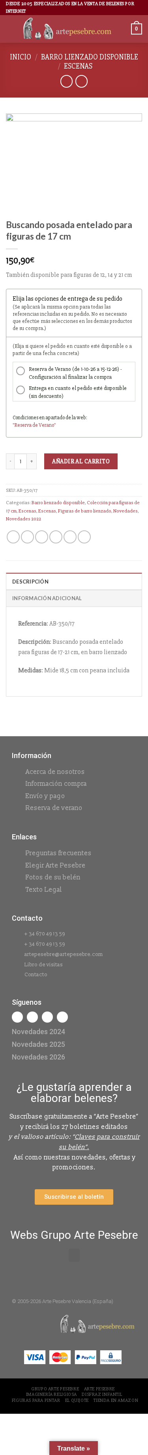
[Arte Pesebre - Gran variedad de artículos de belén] (67, 29)
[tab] (74, 581)
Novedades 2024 (38, 1031)
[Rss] (47, 1017)
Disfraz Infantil (102, 1394)
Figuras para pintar (36, 1400)
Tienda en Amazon (116, 1400)
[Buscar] (122, 29)
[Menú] (10, 29)
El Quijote (77, 1400)
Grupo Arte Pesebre (55, 1389)
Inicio (20, 57)
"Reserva (22, 425)
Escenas (78, 66)
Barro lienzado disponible (89, 57)
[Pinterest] (62, 1017)
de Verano (43, 425)
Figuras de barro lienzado (84, 511)
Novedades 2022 (23, 519)
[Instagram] (32, 1017)
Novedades (125, 511)
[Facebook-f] (17, 1017)
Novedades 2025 (38, 1044)
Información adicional (47, 598)
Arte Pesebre (99, 1389)
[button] (74, 1255)
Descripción (30, 581)
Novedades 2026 (38, 1057)
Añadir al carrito (81, 461)
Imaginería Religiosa (51, 1394)
